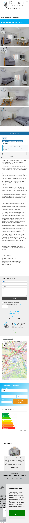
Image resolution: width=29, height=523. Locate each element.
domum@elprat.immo (5, 499)
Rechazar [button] (17, 514)
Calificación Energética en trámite (11, 261)
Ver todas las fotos (14, 133)
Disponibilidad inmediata (9, 260)
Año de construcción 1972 (9, 258)
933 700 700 (11, 8)
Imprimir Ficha (10, 156)
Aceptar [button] (17, 511)
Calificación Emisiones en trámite (11, 262)
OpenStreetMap (18, 379)
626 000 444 (17, 8)
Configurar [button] (17, 517)
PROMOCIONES (14, 473)
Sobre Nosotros (5, 506)
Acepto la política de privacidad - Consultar (11, 302)
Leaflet (11, 379)
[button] (4, 343)
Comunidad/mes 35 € (8, 264)
